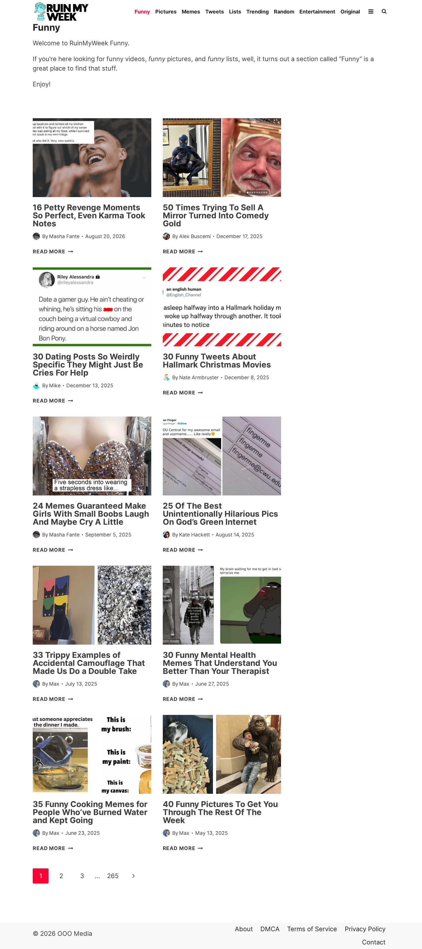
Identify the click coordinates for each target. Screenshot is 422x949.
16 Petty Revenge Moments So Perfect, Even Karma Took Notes (89, 215)
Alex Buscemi (195, 236)
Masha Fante (64, 236)
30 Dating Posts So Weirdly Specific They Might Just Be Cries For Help (88, 365)
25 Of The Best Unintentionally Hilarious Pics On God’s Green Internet (220, 514)
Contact (374, 942)
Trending (257, 12)
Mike (55, 385)
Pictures (166, 12)
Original (350, 12)
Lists (235, 12)
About (244, 929)
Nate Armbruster (199, 377)
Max (54, 684)
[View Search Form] (384, 11)
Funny (142, 12)
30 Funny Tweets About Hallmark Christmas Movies (217, 361)
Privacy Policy (365, 929)
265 (113, 876)
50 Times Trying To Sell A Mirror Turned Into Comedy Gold (216, 215)
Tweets (214, 12)
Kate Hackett (194, 535)
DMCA (270, 929)
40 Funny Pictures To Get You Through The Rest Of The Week (220, 812)
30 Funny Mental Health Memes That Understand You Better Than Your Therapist (220, 663)
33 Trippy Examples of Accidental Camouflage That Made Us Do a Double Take (89, 663)
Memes (191, 12)
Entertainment (317, 12)
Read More (53, 251)
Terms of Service (312, 929)
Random (284, 12)
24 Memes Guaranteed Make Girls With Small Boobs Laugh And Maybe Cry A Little (91, 514)
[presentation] (92, 157)
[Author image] (36, 236)
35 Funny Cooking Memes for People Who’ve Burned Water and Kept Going (90, 812)
